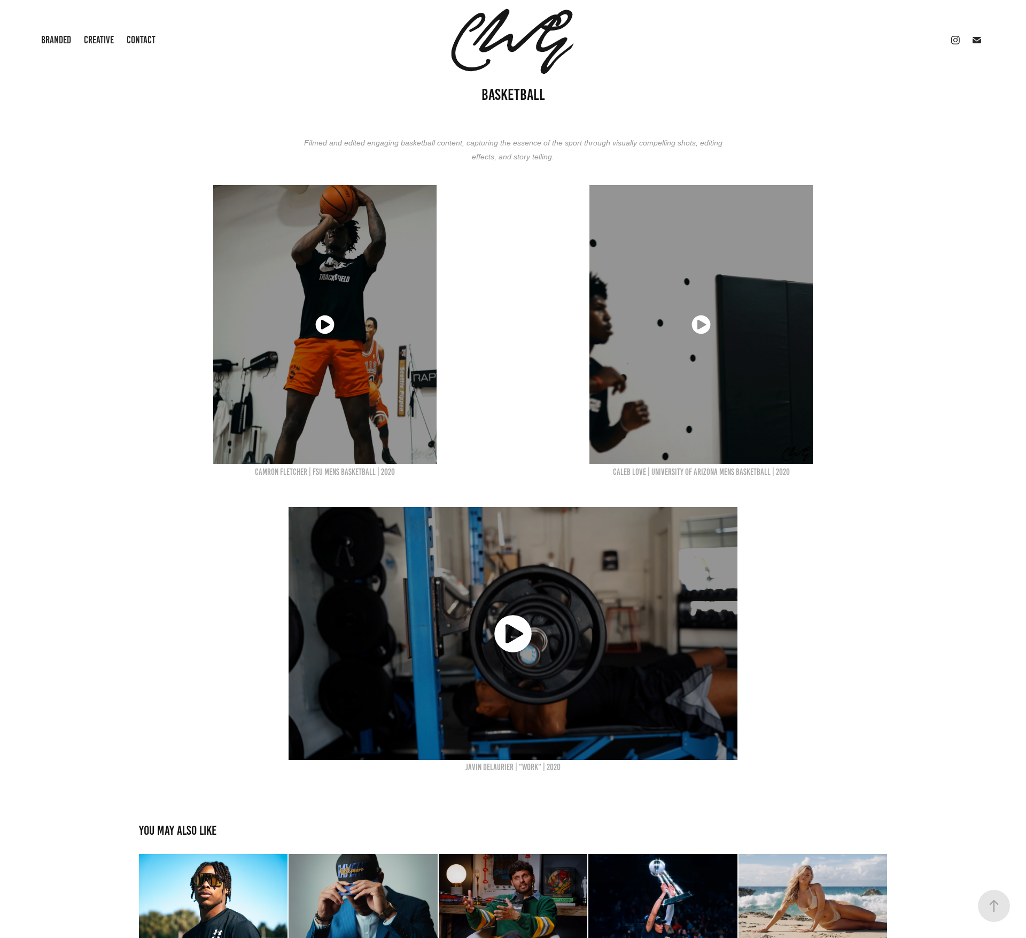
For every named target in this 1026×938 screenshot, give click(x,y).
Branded (56, 39)
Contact (141, 39)
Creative (99, 39)
